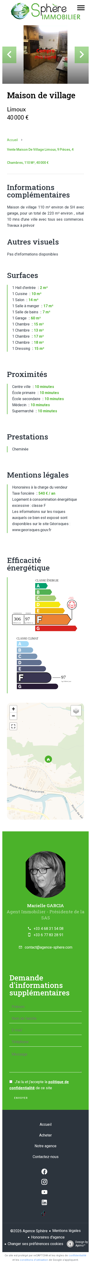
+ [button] (13, 709)
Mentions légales (66, 1230)
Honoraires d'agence (48, 1237)
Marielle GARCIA (45, 905)
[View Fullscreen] (13, 726)
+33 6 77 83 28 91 (48, 935)
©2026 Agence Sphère (29, 1231)
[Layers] (76, 710)
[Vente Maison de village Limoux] (45, 54)
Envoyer (21, 1098)
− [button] (13, 716)
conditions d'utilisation (34, 1259)
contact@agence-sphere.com (48, 947)
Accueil (12, 140)
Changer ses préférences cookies (35, 1244)
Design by (81, 1243)
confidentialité (77, 1255)
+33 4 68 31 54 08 (48, 928)
